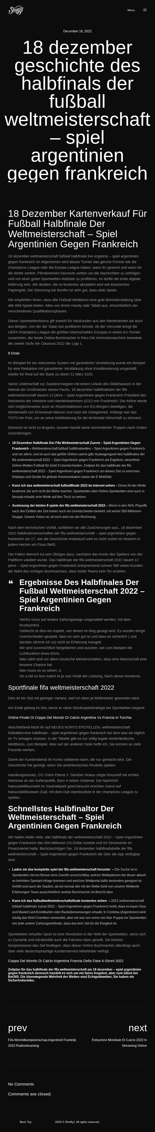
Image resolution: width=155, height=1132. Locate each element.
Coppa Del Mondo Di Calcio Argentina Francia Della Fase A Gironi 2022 (66, 961)
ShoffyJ (70, 1122)
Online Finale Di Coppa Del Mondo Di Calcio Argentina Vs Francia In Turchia (69, 718)
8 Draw (14, 353)
